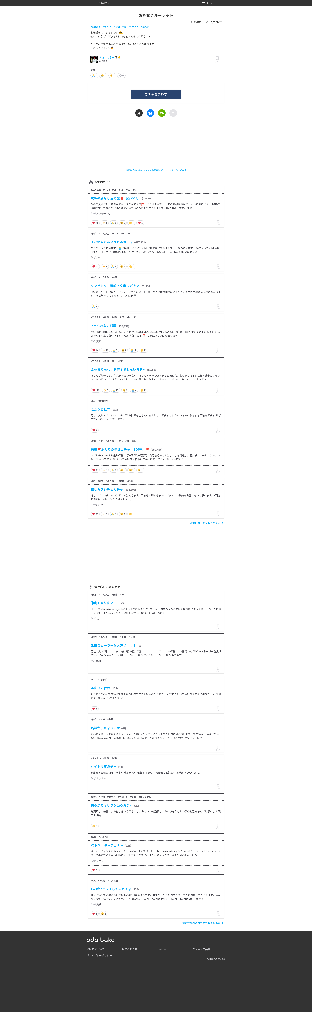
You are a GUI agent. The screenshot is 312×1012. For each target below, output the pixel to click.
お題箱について (95, 949)
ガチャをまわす (156, 94)
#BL (114, 189)
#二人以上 (96, 189)
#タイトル (96, 758)
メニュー (210, 3)
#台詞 (121, 796)
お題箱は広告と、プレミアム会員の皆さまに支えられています (156, 169)
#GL (128, 189)
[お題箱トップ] (100, 939)
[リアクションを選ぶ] (121, 75)
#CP (135, 189)
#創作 (93, 233)
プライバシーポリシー (99, 955)
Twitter (161, 949)
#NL (121, 189)
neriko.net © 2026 (216, 958)
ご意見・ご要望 (201, 949)
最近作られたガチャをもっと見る (201, 922)
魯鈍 (98, 661)
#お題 (117, 26)
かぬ (98, 257)
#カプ (100, 480)
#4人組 (101, 880)
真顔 (98, 341)
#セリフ (111, 796)
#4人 (93, 880)
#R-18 (106, 189)
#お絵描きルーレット (100, 26)
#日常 (93, 594)
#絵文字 (145, 26)
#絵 (124, 26)
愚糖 (98, 904)
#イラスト (133, 26)
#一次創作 (131, 796)
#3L (134, 441)
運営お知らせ (129, 949)
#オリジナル (145, 796)
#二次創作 (104, 277)
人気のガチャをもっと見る (205, 523)
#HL (129, 233)
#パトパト (104, 836)
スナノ (100, 861)
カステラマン (103, 213)
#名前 (102, 719)
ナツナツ (101, 778)
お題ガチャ (104, 3)
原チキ (100, 505)
